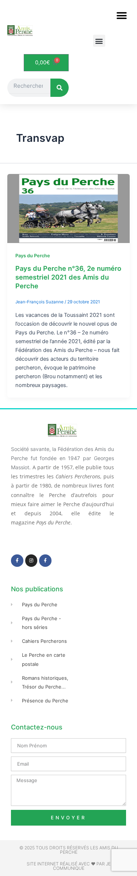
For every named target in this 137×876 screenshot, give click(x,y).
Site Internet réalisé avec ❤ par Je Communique (69, 866)
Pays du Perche (32, 255)
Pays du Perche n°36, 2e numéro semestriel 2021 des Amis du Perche (68, 276)
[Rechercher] (59, 88)
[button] (121, 15)
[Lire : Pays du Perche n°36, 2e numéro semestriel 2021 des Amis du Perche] (68, 208)
